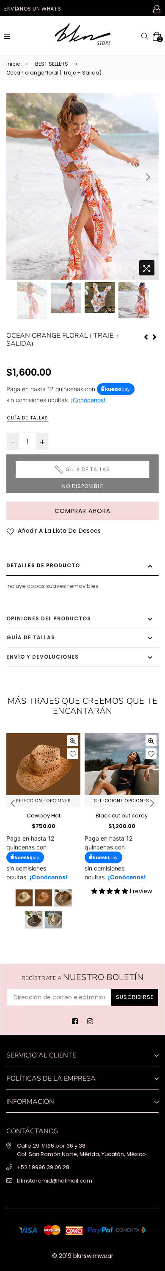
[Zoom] (146, 267)
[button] (110, 891)
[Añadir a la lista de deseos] (72, 753)
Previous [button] (17, 176)
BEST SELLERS (51, 63)
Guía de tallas (27, 417)
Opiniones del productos (48, 618)
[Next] (154, 336)
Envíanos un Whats (32, 8)
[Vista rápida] (72, 740)
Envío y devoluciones (42, 656)
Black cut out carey (122, 816)
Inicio (13, 63)
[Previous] (146, 336)
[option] (82, 186)
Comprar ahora (82, 511)
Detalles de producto (43, 565)
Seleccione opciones (43, 801)
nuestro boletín (83, 977)
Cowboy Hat (43, 816)
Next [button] (148, 176)
